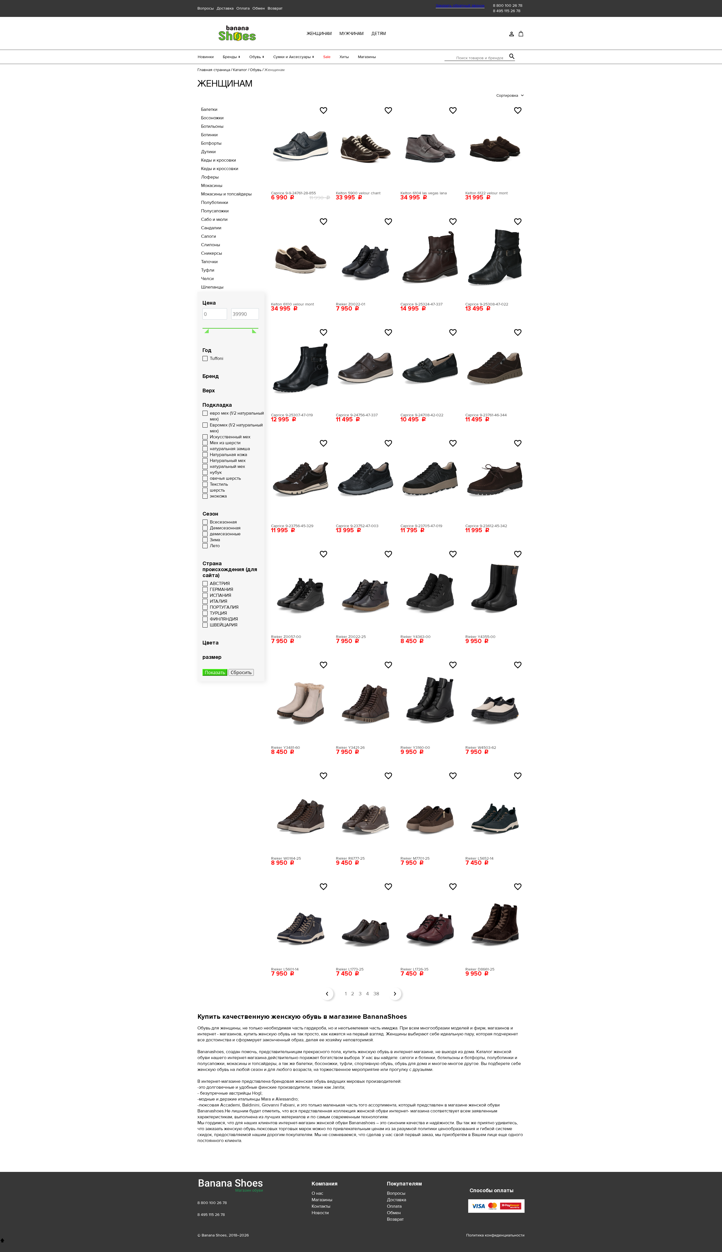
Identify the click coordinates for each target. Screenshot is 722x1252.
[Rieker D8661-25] (495, 922)
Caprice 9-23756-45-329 (292, 526)
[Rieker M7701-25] (430, 811)
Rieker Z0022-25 (351, 637)
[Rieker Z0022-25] (365, 589)
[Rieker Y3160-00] (430, 700)
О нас (317, 1193)
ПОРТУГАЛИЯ (224, 607)
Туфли (207, 270)
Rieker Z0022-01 (350, 304)
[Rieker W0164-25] (300, 811)
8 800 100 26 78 (507, 5)
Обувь (255, 69)
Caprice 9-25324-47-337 (421, 304)
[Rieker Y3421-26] (365, 700)
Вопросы (205, 8)
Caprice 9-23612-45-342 (486, 526)
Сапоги (208, 236)
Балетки (209, 109)
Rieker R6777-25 (350, 858)
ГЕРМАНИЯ (221, 589)
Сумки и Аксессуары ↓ (293, 56)
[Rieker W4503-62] (495, 700)
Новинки (206, 56)
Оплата (243, 8)
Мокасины (211, 185)
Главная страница (213, 69)
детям (378, 34)
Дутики (208, 152)
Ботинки (209, 135)
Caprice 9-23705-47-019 (421, 526)
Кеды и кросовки (218, 160)
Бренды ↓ (231, 56)
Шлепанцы (212, 287)
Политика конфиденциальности (495, 1235)
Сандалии (211, 228)
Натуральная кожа (228, 454)
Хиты (344, 56)
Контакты (321, 1206)
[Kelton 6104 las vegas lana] (430, 146)
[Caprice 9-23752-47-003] (365, 478)
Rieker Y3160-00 (415, 747)
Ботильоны (212, 126)
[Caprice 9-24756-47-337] (365, 367)
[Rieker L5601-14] (300, 922)
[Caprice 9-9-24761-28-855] (300, 146)
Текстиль (219, 484)
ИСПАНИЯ (220, 595)
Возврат (275, 8)
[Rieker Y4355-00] (495, 589)
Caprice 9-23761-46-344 (486, 415)
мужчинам (352, 34)
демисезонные (225, 534)
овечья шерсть (225, 478)
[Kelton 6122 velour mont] (495, 146)
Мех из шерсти (225, 443)
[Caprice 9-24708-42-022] (430, 367)
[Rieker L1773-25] (365, 922)
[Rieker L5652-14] (495, 811)
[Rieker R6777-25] (365, 811)
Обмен (258, 8)
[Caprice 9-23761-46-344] (495, 367)
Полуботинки (214, 202)
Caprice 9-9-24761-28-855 (293, 193)
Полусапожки (215, 211)
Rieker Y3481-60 (285, 747)
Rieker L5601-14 (285, 969)
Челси (207, 278)
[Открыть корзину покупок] (521, 33)
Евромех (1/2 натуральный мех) (236, 428)
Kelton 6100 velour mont (292, 304)
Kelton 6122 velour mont (486, 193)
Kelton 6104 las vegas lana (423, 193)
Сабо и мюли (214, 219)
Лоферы (210, 177)
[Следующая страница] (395, 993)
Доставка (225, 8)
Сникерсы (211, 253)
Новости (320, 1213)
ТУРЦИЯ (218, 613)
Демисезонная (225, 528)
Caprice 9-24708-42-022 (421, 415)
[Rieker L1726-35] (430, 922)
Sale (327, 56)
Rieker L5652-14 (479, 858)
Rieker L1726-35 (414, 969)
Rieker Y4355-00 (480, 637)
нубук (216, 472)
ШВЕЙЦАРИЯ (223, 625)
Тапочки (209, 262)
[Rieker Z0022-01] (365, 257)
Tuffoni (216, 358)
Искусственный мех (230, 437)
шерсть (217, 490)
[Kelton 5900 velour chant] (365, 146)
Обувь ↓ (256, 56)
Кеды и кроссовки (219, 168)
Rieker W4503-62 (480, 747)
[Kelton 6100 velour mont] (300, 257)
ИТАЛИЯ (218, 601)
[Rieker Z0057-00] (300, 589)
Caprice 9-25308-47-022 (486, 304)
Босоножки (212, 118)
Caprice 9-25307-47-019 (292, 415)
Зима (215, 540)
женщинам (319, 34)
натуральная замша (230, 449)
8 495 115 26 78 (506, 10)
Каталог (240, 69)
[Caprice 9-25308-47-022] (495, 257)
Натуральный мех (228, 460)
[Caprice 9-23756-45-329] (300, 478)
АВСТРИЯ (220, 583)
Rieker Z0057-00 (286, 637)
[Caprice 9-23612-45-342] (495, 478)
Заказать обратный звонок (460, 5)
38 (376, 994)
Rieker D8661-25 (479, 969)
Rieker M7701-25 (415, 858)
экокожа (218, 496)
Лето (215, 546)
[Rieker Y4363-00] (430, 589)
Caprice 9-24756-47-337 (357, 415)
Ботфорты (211, 143)
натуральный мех (227, 466)
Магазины (367, 56)
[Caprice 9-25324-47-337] (430, 257)
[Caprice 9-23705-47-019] (430, 478)
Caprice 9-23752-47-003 (357, 526)
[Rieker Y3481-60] (300, 700)
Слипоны (210, 245)
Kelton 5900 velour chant (358, 193)
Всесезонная (223, 522)
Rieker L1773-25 (350, 969)
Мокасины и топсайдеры (226, 194)
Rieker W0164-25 (286, 858)
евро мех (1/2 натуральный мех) (237, 416)
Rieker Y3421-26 (350, 747)
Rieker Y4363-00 (415, 637)
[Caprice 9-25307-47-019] (300, 367)
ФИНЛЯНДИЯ (224, 619)
